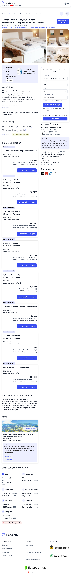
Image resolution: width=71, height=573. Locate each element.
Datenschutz (30, 556)
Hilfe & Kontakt (7, 556)
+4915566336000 (52, 132)
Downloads (5, 552)
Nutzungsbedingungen (33, 552)
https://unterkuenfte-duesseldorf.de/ (53, 152)
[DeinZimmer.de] (59, 558)
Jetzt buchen (55, 119)
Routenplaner (8, 459)
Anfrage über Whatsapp (51, 134)
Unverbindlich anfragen (63, 21)
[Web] (51, 174)
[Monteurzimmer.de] (59, 550)
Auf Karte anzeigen (31, 428)
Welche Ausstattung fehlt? (21, 134)
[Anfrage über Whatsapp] (55, 174)
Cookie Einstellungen (33, 559)
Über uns (5, 545)
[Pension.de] (8, 2)
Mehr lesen (8, 456)
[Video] (47, 174)
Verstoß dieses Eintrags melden (12, 523)
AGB (27, 549)
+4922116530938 (29, 73)
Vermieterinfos (7, 549)
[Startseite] (11, 534)
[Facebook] (43, 174)
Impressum (29, 545)
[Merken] (61, 14)
